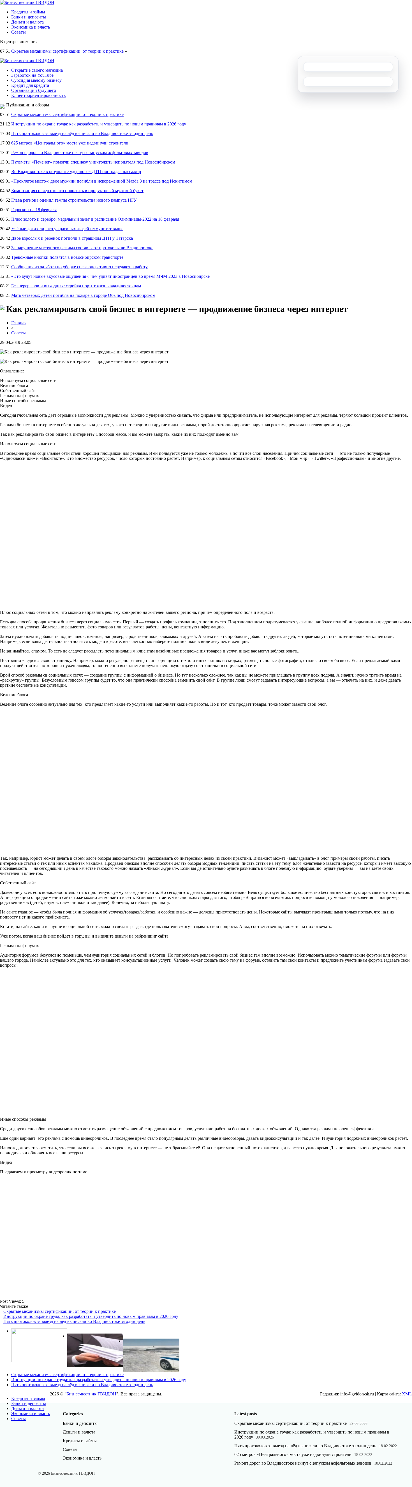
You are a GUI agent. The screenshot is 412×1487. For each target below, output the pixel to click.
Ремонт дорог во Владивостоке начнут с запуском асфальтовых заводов (79, 152)
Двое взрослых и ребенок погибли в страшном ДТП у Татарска (72, 238)
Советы (18, 32)
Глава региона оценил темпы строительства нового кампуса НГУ (74, 200)
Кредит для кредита (30, 85)
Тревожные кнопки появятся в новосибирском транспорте (67, 257)
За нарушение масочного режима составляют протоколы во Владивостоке (82, 247)
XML (407, 1394)
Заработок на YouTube (32, 75)
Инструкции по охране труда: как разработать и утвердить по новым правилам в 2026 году (98, 124)
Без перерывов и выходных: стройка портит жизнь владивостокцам (76, 285)
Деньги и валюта (27, 22)
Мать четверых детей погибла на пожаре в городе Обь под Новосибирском (83, 295)
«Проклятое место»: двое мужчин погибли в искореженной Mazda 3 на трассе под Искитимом (101, 181)
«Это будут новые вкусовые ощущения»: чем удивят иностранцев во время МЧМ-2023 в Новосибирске (110, 276)
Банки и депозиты (28, 17)
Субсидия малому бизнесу (36, 80)
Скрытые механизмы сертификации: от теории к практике (67, 51)
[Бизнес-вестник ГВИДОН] (27, 2)
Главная (18, 322)
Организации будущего (33, 90)
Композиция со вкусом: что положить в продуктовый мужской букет (77, 190)
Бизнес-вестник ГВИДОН (91, 1394)
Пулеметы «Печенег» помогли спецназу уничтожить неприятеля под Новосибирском (93, 162)
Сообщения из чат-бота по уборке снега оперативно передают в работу (79, 266)
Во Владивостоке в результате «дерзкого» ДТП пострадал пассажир (76, 171)
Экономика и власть (30, 27)
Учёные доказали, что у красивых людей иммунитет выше (67, 228)
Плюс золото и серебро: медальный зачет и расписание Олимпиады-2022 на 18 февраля (95, 219)
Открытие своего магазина (37, 70)
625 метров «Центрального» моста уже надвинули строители (69, 143)
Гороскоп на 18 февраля (34, 209)
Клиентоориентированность (38, 95)
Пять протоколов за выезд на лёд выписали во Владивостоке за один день (82, 133)
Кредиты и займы (28, 12)
